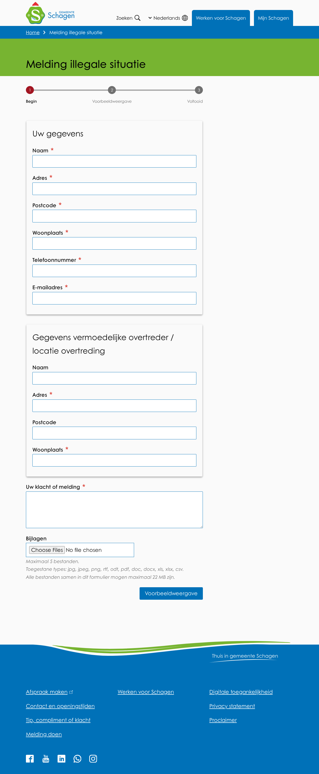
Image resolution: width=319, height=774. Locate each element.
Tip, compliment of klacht (58, 720)
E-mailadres (48, 287)
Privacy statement (232, 706)
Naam (41, 150)
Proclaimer (223, 720)
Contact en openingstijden (60, 706)
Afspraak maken (48, 691)
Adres (40, 178)
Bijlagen (36, 538)
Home (33, 32)
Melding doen (44, 734)
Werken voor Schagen (221, 18)
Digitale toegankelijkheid (241, 691)
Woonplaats (48, 232)
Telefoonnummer (55, 260)
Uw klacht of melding (53, 487)
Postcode (45, 205)
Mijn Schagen (273, 18)
